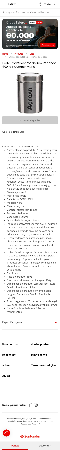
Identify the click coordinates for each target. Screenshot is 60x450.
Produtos (18, 53)
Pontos (15, 445)
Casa (32, 53)
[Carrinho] (56, 4)
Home (5, 53)
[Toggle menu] (4, 4)
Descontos (45, 445)
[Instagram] (36, 405)
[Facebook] (29, 405)
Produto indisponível (30, 120)
